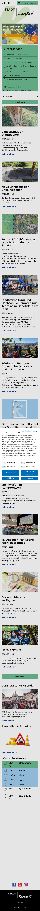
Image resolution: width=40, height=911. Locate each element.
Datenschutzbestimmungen (29, 431)
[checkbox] (4, 463)
